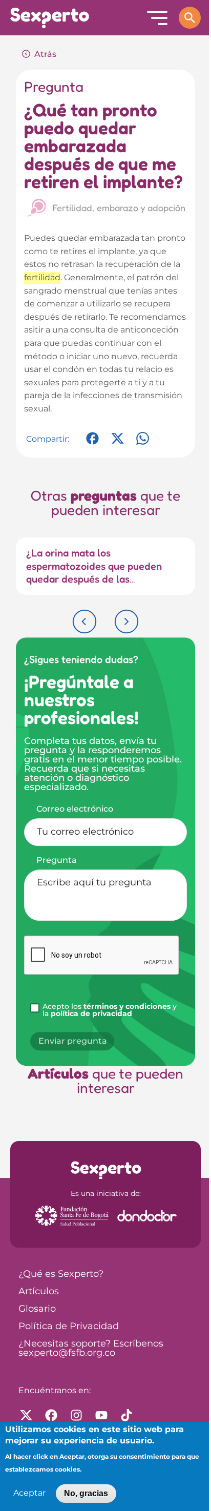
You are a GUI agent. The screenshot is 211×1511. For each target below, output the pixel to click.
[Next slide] (126, 621)
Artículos (38, 1291)
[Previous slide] (84, 621)
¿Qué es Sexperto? (60, 1274)
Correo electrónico (74, 809)
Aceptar (29, 1493)
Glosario (37, 1309)
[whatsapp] (142, 443)
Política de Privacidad (68, 1326)
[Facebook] (92, 443)
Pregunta (56, 860)
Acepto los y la (110, 1010)
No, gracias (86, 1493)
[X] (117, 443)
